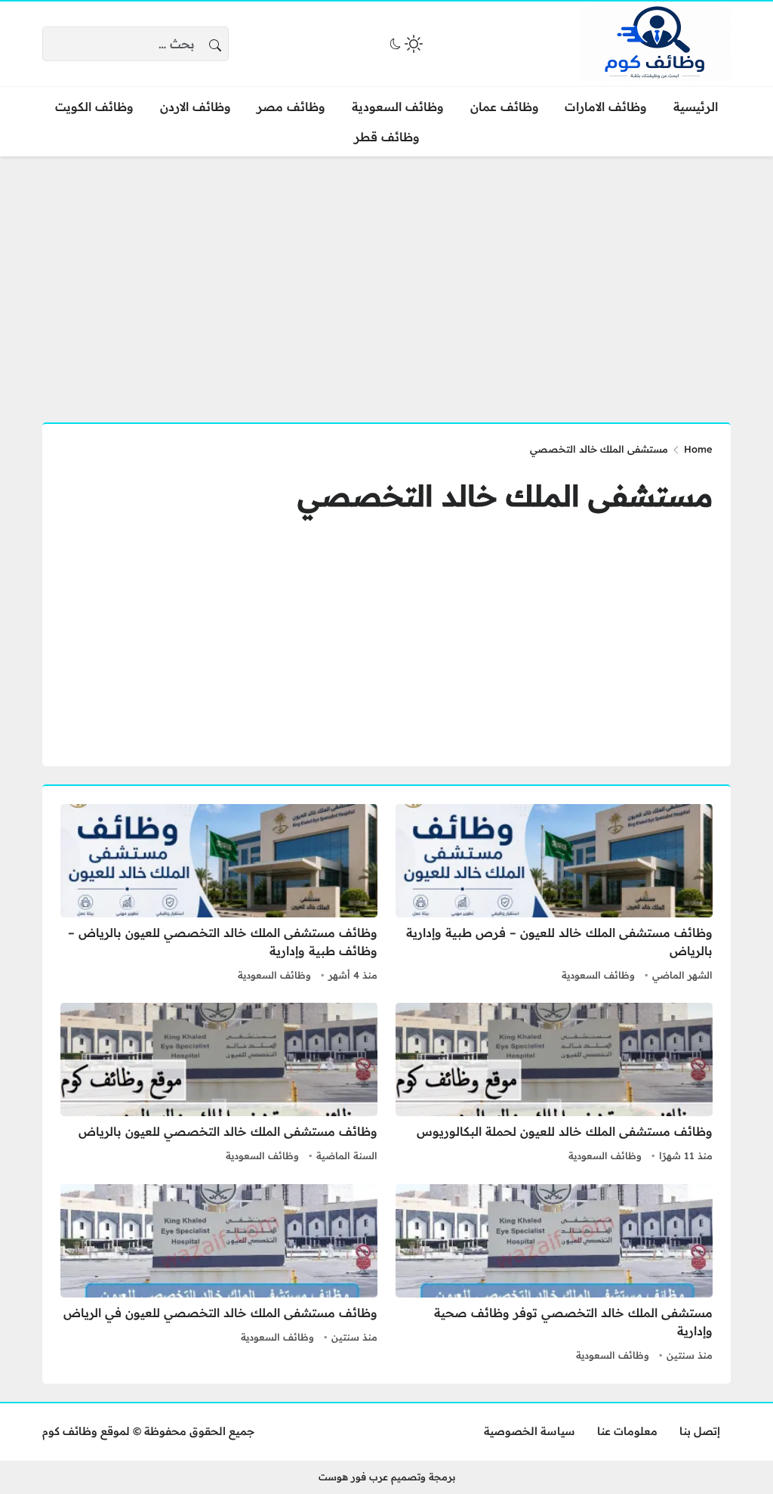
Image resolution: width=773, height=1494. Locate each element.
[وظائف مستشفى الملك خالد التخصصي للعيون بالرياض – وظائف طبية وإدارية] (218, 894)
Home (698, 449)
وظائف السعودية (598, 975)
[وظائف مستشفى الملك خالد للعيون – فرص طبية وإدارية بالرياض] (554, 894)
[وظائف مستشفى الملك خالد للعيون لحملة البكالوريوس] (554, 1084)
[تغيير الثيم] (404, 44)
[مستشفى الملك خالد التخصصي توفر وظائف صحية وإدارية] (554, 1275)
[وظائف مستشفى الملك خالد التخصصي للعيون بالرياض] (218, 1084)
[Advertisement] (386, 280)
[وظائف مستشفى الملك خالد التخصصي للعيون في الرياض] (218, 1275)
